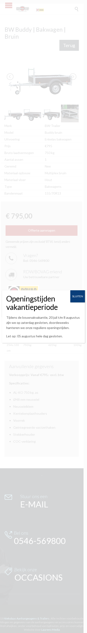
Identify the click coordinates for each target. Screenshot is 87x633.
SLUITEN (77, 296)
